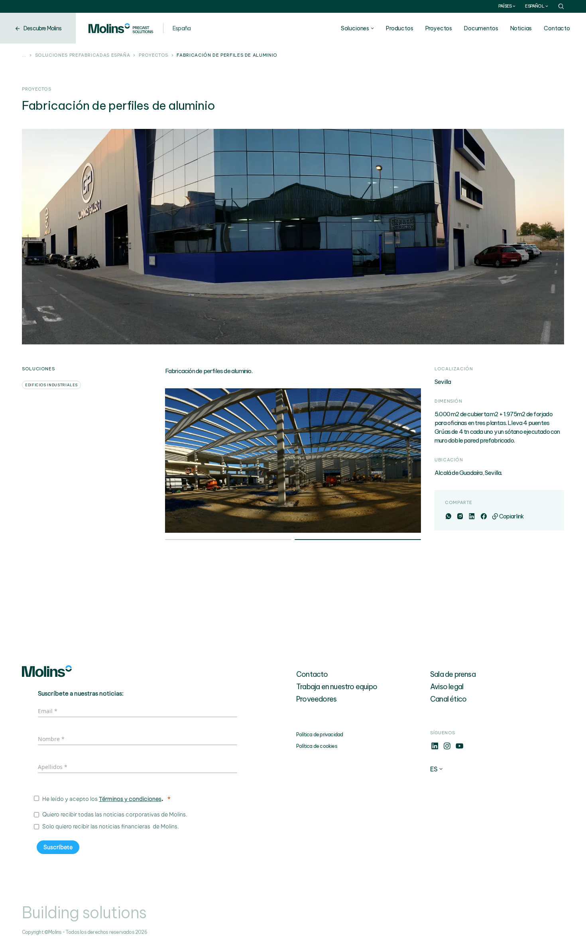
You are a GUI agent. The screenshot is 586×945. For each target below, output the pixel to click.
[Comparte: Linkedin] (471, 516)
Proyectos (438, 28)
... (24, 55)
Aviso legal (446, 686)
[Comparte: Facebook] (483, 516)
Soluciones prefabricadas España (82, 55)
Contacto (557, 28)
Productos (399, 28)
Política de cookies (316, 746)
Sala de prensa (453, 674)
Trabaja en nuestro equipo (336, 686)
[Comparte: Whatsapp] (448, 516)
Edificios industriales (51, 385)
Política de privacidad (319, 734)
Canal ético (448, 699)
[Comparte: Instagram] (459, 516)
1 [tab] (228, 540)
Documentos (481, 28)
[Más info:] (434, 748)
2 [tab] (358, 540)
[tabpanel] (293, 460)
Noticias (521, 28)
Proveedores (316, 699)
